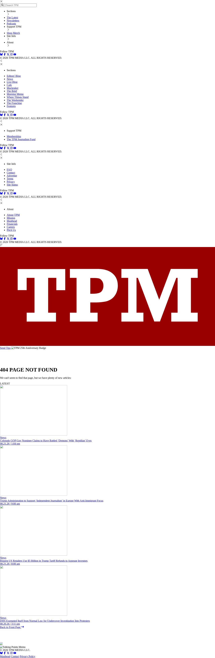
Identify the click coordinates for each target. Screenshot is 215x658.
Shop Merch (13, 33)
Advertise (12, 175)
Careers (11, 227)
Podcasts (11, 23)
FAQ (9, 169)
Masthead (12, 221)
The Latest (12, 17)
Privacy (11, 181)
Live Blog (12, 82)
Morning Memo (15, 94)
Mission (11, 217)
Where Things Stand (18, 97)
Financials (12, 224)
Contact (11, 172)
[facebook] (4, 54)
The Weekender (15, 100)
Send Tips (5, 348)
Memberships (14, 136)
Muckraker (12, 88)
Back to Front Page (10, 627)
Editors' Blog (14, 76)
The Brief (12, 91)
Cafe (9, 85)
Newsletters (13, 20)
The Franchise (14, 103)
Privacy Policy (27, 656)
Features (11, 106)
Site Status (12, 184)
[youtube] (14, 54)
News (10, 79)
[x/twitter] (8, 54)
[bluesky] (1, 54)
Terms (10, 178)
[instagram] (11, 54)
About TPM (13, 214)
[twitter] (8, 653)
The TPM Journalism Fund (21, 139)
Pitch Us (11, 230)
